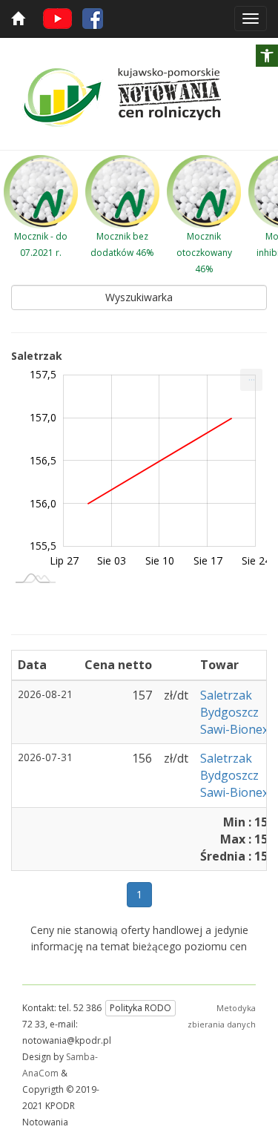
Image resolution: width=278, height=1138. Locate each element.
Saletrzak (226, 695)
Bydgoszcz (229, 712)
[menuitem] (251, 380)
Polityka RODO (140, 1007)
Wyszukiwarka (139, 297)
